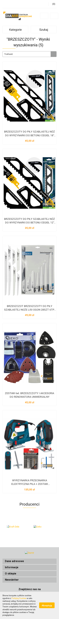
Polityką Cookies (18, 598)
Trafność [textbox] (8, 54)
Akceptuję (47, 605)
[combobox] (29, 54)
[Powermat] (43, 527)
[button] (29, 561)
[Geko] (16, 527)
